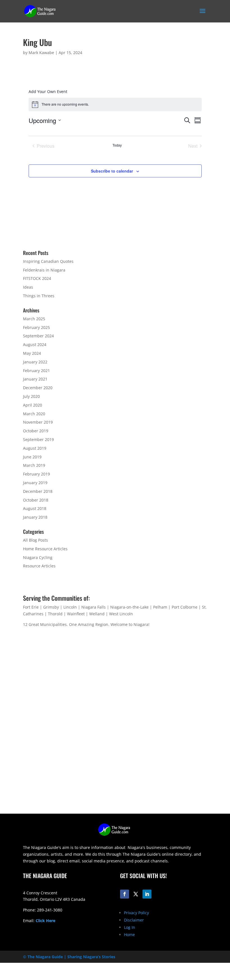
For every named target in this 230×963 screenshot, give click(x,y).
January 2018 (35, 517)
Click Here (45, 920)
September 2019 (38, 439)
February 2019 (36, 474)
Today (117, 145)
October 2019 (35, 430)
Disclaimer (134, 920)
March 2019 (34, 465)
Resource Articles (39, 565)
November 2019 (38, 422)
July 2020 (31, 396)
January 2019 (35, 482)
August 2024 (34, 344)
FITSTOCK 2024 (37, 278)
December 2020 (37, 387)
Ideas (28, 287)
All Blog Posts (35, 540)
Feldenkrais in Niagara (44, 270)
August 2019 (34, 448)
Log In (129, 927)
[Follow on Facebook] (124, 894)
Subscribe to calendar (112, 171)
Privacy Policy (136, 912)
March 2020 (34, 413)
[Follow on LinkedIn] (146, 894)
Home (129, 934)
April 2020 (32, 405)
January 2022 (35, 362)
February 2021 (36, 370)
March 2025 (34, 318)
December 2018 (37, 491)
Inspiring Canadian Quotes (48, 261)
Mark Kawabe (41, 52)
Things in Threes (38, 295)
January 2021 (35, 379)
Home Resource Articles (45, 548)
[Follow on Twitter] (135, 894)
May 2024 (32, 353)
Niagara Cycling (37, 557)
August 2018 (34, 508)
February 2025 (36, 327)
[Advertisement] (115, 774)
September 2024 (38, 335)
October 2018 (35, 500)
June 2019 (32, 457)
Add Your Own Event (48, 91)
